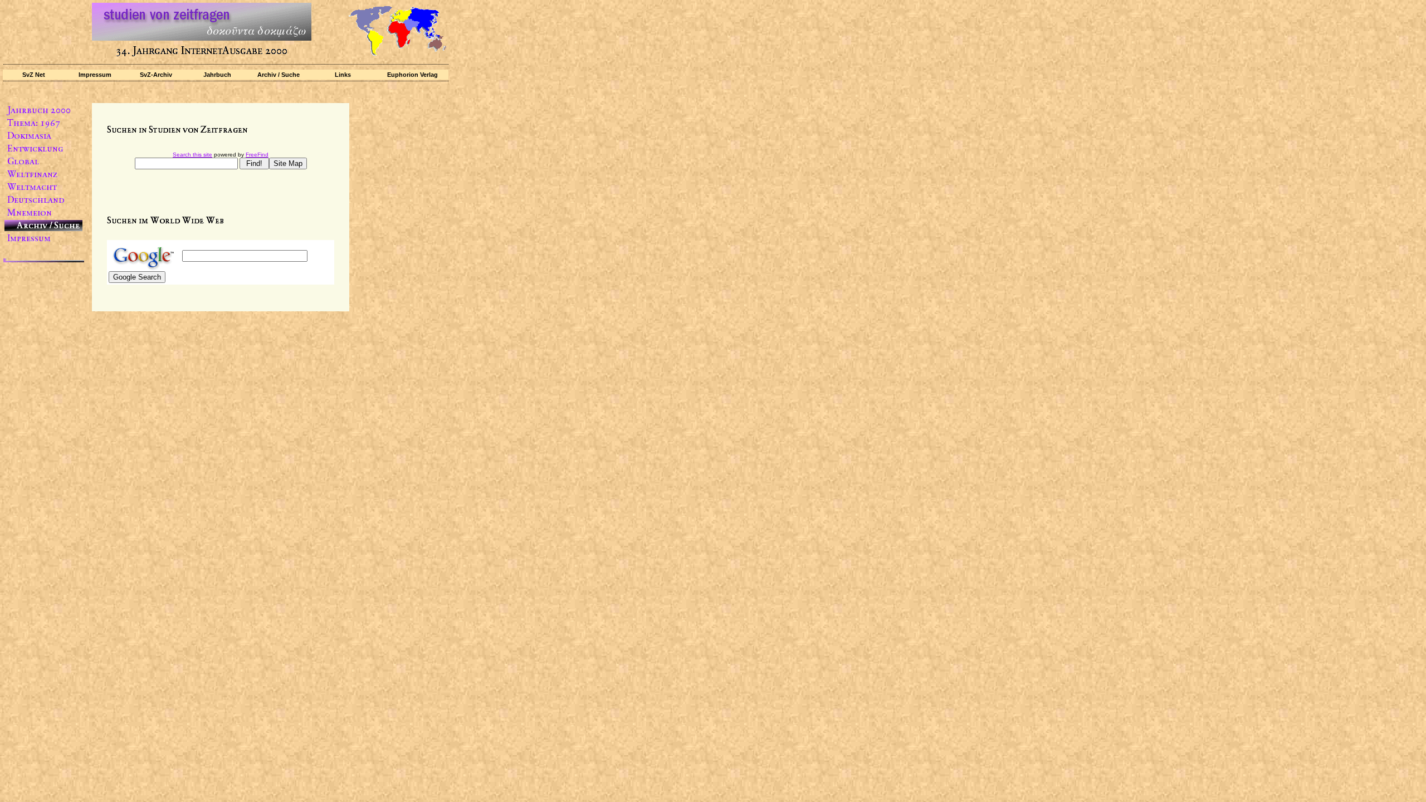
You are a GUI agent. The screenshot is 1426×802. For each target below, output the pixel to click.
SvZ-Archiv (156, 74)
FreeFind (257, 154)
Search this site (192, 154)
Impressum (95, 74)
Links (343, 74)
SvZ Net (33, 74)
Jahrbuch (217, 74)
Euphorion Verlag (412, 74)
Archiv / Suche (278, 74)
